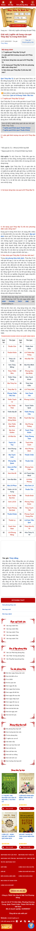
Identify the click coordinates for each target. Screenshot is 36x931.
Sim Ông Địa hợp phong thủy (15, 659)
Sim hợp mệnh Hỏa (12, 635)
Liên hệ (3, 871)
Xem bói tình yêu (11, 715)
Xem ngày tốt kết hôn (12, 692)
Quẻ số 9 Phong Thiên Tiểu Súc (21, 95)
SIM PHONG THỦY (21, 858)
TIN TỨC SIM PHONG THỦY (8, 862)
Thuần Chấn (29, 455)
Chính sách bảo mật (7, 885)
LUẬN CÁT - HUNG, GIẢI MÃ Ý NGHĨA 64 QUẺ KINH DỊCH (8, 836)
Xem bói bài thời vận (12, 708)
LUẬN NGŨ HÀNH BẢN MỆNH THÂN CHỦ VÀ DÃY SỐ (26, 797)
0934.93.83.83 (18, 891)
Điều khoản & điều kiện (8, 876)
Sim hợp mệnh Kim (12, 625)
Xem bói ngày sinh (11, 711)
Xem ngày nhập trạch (12, 698)
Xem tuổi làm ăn (11, 748)
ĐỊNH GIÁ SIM (31, 858)
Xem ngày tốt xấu (11, 686)
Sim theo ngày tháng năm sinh (15, 673)
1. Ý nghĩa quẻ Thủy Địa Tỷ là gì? (14, 52)
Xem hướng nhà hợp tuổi (13, 761)
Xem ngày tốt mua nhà (13, 695)
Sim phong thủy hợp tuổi (13, 729)
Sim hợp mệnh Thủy (12, 632)
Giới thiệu (4, 867)
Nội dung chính (7, 49)
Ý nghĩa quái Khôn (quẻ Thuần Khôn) (16, 130)
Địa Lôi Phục (12, 485)
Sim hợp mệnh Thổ (12, 638)
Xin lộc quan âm (11, 682)
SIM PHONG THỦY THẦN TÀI (26, 854)
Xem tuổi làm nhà (11, 751)
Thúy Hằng (4, 43)
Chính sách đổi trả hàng (27, 871)
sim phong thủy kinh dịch (14, 258)
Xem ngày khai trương (13, 689)
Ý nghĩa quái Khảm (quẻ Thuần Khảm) (16, 128)
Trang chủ (4, 30)
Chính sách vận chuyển (26, 867)
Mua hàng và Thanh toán (9, 880)
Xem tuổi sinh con (11, 758)
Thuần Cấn (29, 461)
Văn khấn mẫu (10, 741)
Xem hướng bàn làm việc (13, 732)
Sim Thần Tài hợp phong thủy (15, 655)
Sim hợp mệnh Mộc (12, 629)
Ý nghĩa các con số (12, 738)
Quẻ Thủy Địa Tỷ (7, 78)
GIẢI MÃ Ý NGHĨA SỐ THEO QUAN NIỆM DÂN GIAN (26, 836)
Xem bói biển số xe (12, 676)
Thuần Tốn (29, 489)
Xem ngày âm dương (12, 705)
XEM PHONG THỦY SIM (15, 301)
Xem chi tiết (9, 808)
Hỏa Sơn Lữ (29, 485)
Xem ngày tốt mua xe (12, 702)
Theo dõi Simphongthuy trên (28, 41)
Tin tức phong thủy (11, 735)
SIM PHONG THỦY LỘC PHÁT (9, 854)
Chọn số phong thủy (18, 25)
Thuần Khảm (12, 514)
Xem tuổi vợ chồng (11, 754)
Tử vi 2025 (9, 679)
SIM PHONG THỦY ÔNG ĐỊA (8, 858)
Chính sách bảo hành (26, 876)
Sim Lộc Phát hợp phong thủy (15, 652)
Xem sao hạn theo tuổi (13, 745)
